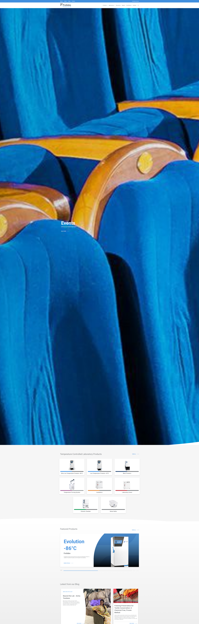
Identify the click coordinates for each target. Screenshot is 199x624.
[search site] (138, 5)
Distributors (129, 5)
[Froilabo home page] (65, 6)
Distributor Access (135, 1)
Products (105, 5)
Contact (134, 5)
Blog (69, 1)
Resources (118, 5)
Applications (111, 5)
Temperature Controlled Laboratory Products (81, 454)
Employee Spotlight (68, 591)
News (65, 1)
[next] (137, 570)
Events (73, 1)
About (61, 1)
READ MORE (63, 231)
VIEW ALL (134, 454)
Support (123, 5)
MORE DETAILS (67, 563)
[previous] (134, 570)
